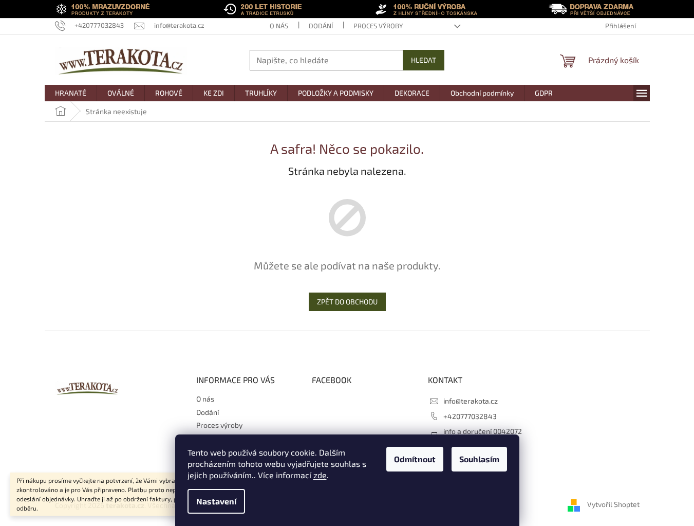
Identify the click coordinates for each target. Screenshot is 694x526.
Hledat (423, 60)
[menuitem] (71, 93)
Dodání (321, 26)
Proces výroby (378, 26)
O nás (279, 26)
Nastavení (216, 501)
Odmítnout (415, 459)
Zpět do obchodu (347, 301)
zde (320, 475)
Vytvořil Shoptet (613, 504)
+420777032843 (470, 416)
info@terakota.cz (470, 400)
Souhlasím (479, 459)
